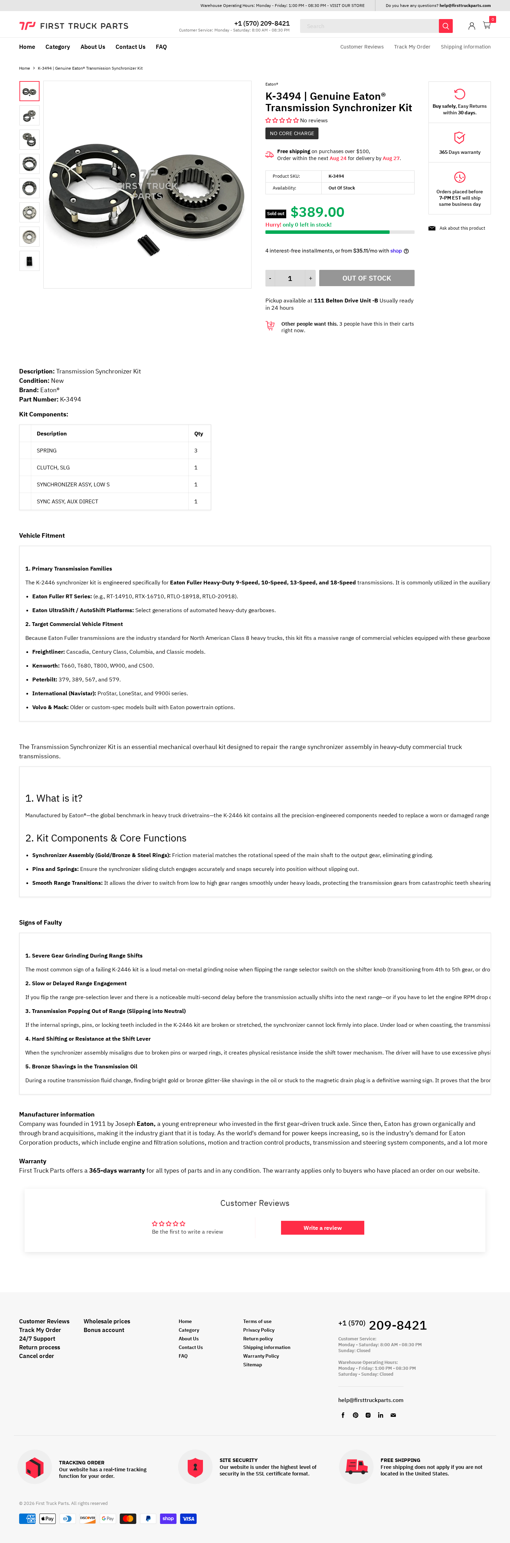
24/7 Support (37, 1338)
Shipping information (466, 46)
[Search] (446, 26)
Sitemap (252, 1364)
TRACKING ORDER (81, 1463)
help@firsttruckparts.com (370, 1399)
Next (33, 176)
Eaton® (271, 84)
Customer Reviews (362, 46)
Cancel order (36, 1356)
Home (27, 47)
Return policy (258, 1338)
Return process (39, 1347)
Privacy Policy (258, 1330)
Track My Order (412, 46)
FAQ (161, 47)
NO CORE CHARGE (292, 133)
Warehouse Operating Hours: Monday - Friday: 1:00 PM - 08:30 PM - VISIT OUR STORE (283, 5)
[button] (282, 120)
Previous (26, 176)
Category (57, 47)
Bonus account (104, 1330)
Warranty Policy (261, 1356)
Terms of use (257, 1321)
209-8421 (382, 1325)
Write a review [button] (323, 1227)
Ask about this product (462, 228)
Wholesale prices (107, 1321)
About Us (92, 47)
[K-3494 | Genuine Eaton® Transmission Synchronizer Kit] (147, 286)
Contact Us (130, 47)
